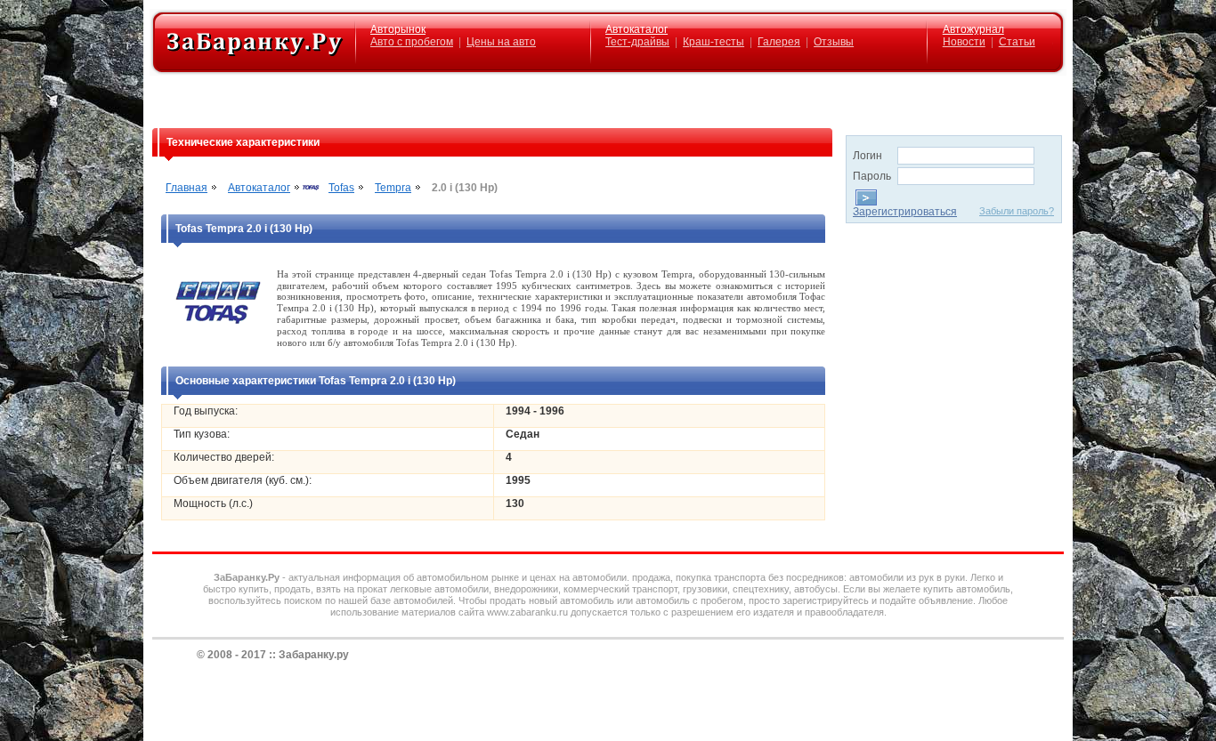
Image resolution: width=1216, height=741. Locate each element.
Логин (867, 155)
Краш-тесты (713, 42)
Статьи (1017, 42)
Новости (964, 42)
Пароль (872, 176)
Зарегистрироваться (905, 211)
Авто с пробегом (411, 42)
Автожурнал (973, 29)
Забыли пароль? (1016, 210)
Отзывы (834, 42)
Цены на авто (501, 42)
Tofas (341, 187)
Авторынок (398, 29)
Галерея (779, 42)
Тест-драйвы (637, 42)
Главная (186, 187)
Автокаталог (636, 29)
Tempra (393, 187)
